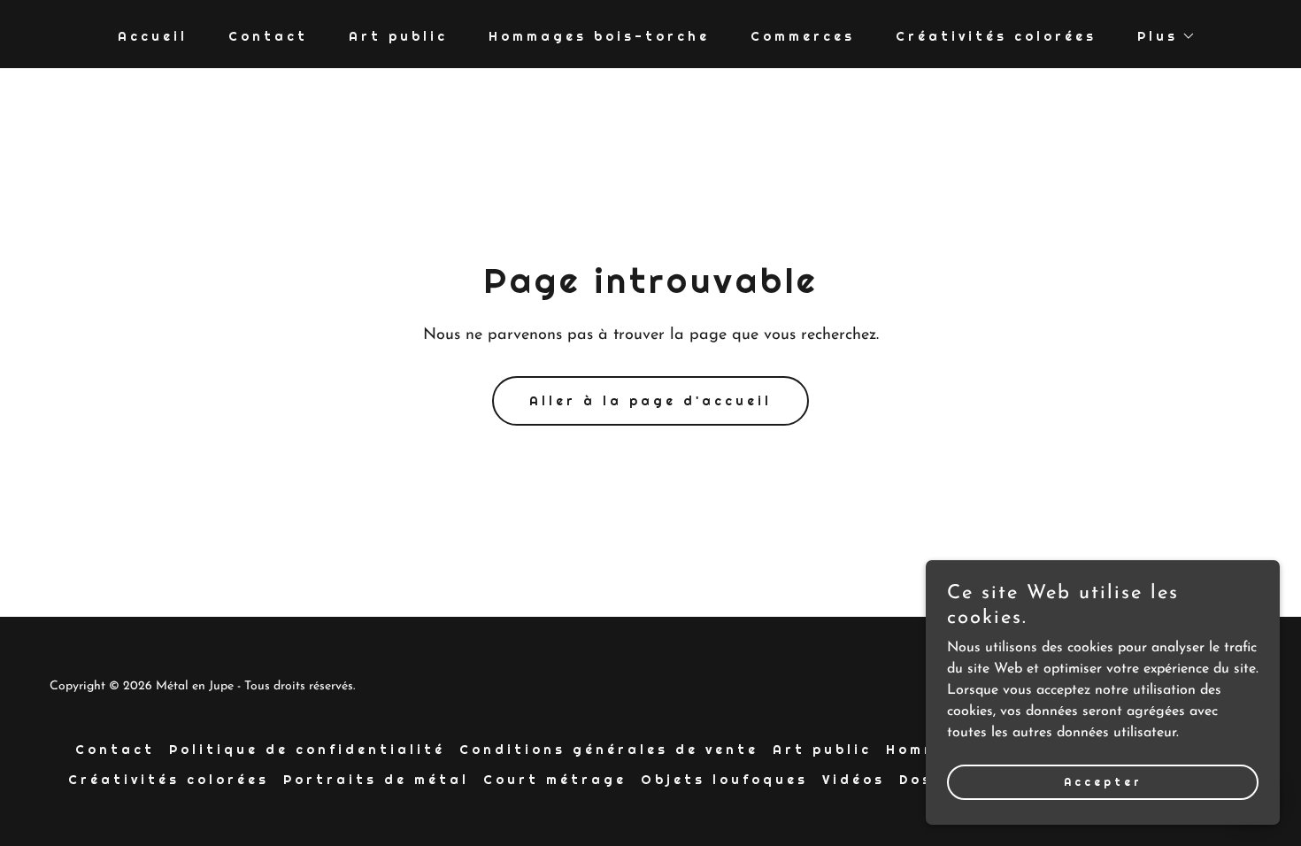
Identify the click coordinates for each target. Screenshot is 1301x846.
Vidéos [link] (853, 780)
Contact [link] (268, 36)
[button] (1160, 36)
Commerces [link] (803, 36)
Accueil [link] (153, 36)
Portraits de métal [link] (376, 780)
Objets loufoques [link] (724, 780)
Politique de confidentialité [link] (307, 750)
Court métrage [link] (555, 780)
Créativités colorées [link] (996, 36)
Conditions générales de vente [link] (608, 750)
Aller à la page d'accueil (650, 401)
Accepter (1103, 782)
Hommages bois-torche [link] (599, 36)
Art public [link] (398, 36)
